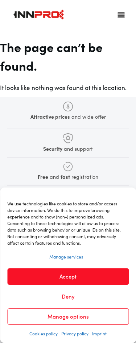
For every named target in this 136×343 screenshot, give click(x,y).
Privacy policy (74, 333)
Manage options (68, 316)
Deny (68, 296)
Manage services (66, 256)
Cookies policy (43, 333)
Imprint (99, 333)
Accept (68, 276)
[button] (121, 15)
